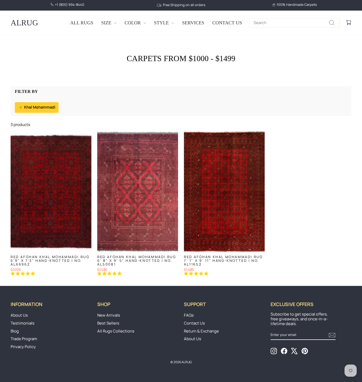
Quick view (51, 246)
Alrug (24, 22)
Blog (15, 331)
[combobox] (294, 23)
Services (193, 22)
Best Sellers (108, 323)
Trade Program (24, 338)
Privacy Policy (23, 346)
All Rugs (81, 22)
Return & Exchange (201, 331)
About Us (19, 315)
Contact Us (227, 22)
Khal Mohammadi (39, 107)
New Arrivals (108, 315)
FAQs (189, 315)
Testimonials (22, 323)
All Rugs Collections (115, 331)
